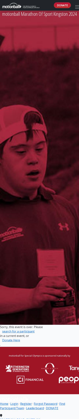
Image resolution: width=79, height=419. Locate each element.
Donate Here (11, 340)
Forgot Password (45, 404)
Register (26, 404)
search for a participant (18, 331)
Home (4, 404)
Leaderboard (35, 408)
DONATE (62, 5)
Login (14, 404)
